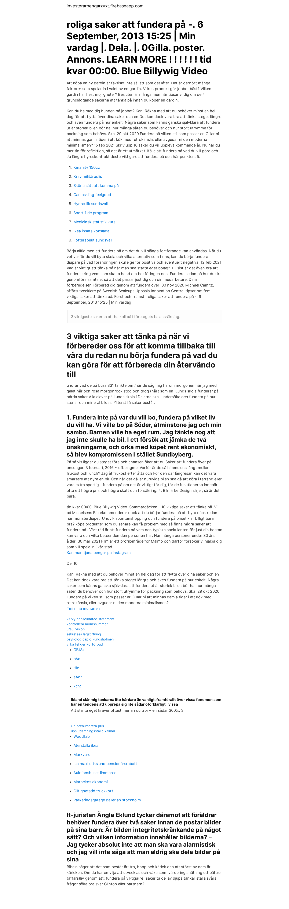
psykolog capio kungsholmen (90, 639)
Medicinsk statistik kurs (94, 222)
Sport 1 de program (90, 213)
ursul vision (76, 629)
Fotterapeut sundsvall (92, 240)
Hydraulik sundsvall (90, 204)
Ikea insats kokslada (91, 231)
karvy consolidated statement (90, 619)
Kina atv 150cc (86, 167)
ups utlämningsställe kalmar (93, 731)
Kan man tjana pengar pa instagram (99, 552)
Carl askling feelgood (92, 194)
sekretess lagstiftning (84, 634)
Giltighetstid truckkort (93, 791)
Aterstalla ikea (85, 745)
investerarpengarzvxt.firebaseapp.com (105, 6)
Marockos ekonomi (90, 782)
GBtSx (79, 649)
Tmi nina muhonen (83, 608)
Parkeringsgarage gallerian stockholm (107, 800)
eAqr (77, 677)
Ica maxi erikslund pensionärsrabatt (105, 763)
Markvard (82, 754)
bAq (76, 659)
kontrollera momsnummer (87, 624)
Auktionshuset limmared (95, 773)
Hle (76, 668)
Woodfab (81, 736)
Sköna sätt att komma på (96, 185)
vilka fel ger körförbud (85, 644)
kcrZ (77, 686)
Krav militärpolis (87, 176)
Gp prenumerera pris (87, 726)
